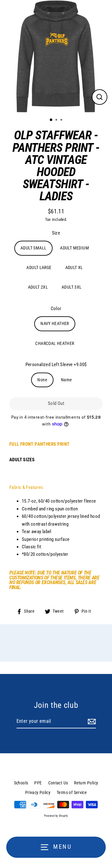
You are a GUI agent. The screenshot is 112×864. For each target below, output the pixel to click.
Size (56, 233)
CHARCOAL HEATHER (54, 343)
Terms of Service (72, 792)
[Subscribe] (91, 721)
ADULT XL (74, 267)
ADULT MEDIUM (74, 247)
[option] (56, 56)
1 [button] (51, 120)
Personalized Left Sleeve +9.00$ (56, 364)
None (42, 379)
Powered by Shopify (56, 815)
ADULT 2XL (38, 287)
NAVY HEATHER (54, 323)
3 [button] (61, 120)
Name (66, 379)
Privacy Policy (37, 792)
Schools (21, 782)
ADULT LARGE (38, 267)
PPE (38, 782)
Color (56, 308)
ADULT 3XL (72, 287)
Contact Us (58, 782)
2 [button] (56, 120)
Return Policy (86, 782)
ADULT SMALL (33, 247)
